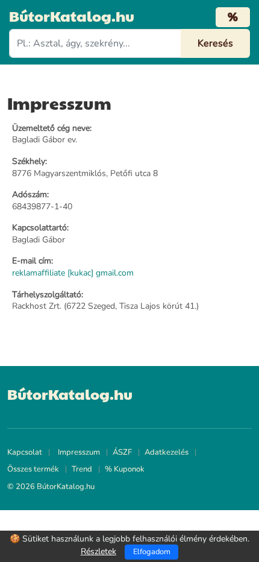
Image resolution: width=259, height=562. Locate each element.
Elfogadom (151, 551)
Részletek (98, 551)
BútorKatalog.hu (71, 15)
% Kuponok (125, 469)
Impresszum (79, 452)
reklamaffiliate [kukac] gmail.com (73, 273)
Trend (82, 469)
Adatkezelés (167, 452)
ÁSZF (122, 452)
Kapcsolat (24, 452)
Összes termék (33, 469)
